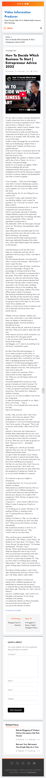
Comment (12, 654)
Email (10, 690)
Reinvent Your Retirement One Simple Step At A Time (27, 745)
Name (11, 681)
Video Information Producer (17, 14)
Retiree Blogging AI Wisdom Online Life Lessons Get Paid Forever (27, 733)
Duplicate (10, 71)
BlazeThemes (32, 772)
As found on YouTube (13, 610)
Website (11, 699)
